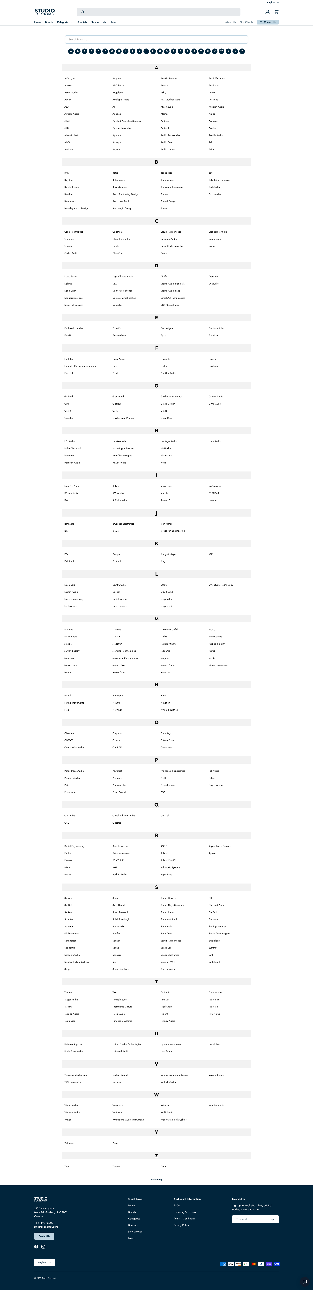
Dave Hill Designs (73, 305)
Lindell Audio (119, 599)
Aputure (116, 135)
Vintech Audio (168, 1082)
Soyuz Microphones (171, 940)
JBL (65, 531)
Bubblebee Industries (220, 180)
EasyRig (68, 335)
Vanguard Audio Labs (75, 1075)
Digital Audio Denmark (173, 283)
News (113, 22)
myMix (212, 658)
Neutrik (116, 703)
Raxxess (68, 860)
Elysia (163, 335)
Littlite (164, 585)
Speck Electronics (170, 955)
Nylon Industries (169, 710)
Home (37, 22)
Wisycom (165, 1105)
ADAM (67, 99)
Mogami (165, 658)
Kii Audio (117, 561)
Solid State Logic (121, 919)
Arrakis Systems (169, 78)
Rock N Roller (119, 874)
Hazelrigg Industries (123, 448)
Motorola (165, 672)
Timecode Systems (122, 1021)
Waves (67, 1119)
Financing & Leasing (185, 1212)
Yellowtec (69, 1143)
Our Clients (246, 22)
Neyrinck (117, 710)
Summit (212, 947)
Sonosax (116, 955)
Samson (68, 898)
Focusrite (165, 359)
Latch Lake (69, 585)
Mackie (68, 644)
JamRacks (69, 524)
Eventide (213, 335)
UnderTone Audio (73, 1051)
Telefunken (69, 1021)
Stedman (213, 919)
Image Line (166, 486)
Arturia (164, 85)
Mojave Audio (168, 665)
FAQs (177, 1205)
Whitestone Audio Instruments (128, 1119)
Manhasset (69, 658)
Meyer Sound (119, 672)
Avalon (212, 114)
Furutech (213, 366)
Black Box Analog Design (125, 194)
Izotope (212, 500)
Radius (67, 853)
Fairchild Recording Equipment (80, 366)
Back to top (157, 1179)
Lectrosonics (70, 606)
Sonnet (116, 940)
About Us (230, 22)
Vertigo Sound (120, 1075)
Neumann (117, 695)
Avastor (212, 128)
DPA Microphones (170, 305)
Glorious (116, 404)
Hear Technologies (122, 455)
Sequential (69, 947)
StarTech (213, 912)
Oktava (116, 740)
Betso (115, 173)
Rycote (212, 853)
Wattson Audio (72, 1112)
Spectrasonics (168, 969)
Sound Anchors (120, 969)
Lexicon (116, 592)
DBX (114, 283)
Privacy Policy (181, 1225)
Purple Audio (216, 785)
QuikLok (165, 815)
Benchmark (70, 201)
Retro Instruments (121, 853)
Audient (165, 128)
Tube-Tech (214, 999)
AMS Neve (118, 85)
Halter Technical (72, 448)
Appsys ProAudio (121, 128)
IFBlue (115, 486)
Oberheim (69, 733)
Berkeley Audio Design (76, 208)
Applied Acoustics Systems (126, 121)
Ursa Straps (166, 1051)
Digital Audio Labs (170, 290)
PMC (66, 785)
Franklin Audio (168, 373)
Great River (166, 418)
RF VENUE (118, 860)
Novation (165, 703)
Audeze (165, 121)
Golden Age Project (171, 396)
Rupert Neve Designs (220, 846)
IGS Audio (118, 493)
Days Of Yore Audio (122, 276)
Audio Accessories (170, 135)
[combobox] (158, 12)
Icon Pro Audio (72, 486)
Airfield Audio (71, 114)
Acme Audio (71, 92)
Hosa (163, 462)
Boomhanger (167, 180)
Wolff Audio (167, 1112)
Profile (164, 778)
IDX (66, 500)
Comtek (165, 253)
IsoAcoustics (215, 486)
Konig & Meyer (168, 554)
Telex (115, 992)
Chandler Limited (121, 239)
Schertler (69, 919)
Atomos (164, 114)
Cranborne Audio (218, 232)
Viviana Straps (216, 1075)
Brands (49, 22)
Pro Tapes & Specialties (173, 771)
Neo (66, 710)
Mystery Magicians (218, 665)
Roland (164, 853)
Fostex (164, 366)
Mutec (212, 651)
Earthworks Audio (73, 328)
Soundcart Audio (169, 919)
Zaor (66, 1166)
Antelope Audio (120, 99)
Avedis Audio (216, 135)
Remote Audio (119, 846)
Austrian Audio (216, 107)
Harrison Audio (72, 462)
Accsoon (68, 85)
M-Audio (68, 629)
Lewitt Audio (119, 585)
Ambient (68, 149)
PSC (163, 792)
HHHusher (166, 448)
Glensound (118, 396)
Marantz (68, 672)
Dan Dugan (70, 290)
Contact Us (44, 1236)
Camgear (69, 239)
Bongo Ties (166, 173)
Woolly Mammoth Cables (173, 1119)
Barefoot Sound (72, 187)
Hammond (69, 455)
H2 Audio (69, 441)
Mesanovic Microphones (125, 658)
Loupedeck (166, 606)
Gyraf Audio (215, 404)
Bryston (164, 208)
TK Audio (165, 992)
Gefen (67, 411)
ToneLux (165, 999)
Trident (164, 1014)
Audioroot (214, 85)
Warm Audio (71, 1105)
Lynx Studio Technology (221, 585)
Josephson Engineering (173, 531)
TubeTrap (213, 1006)
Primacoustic (119, 785)
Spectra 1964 (168, 962)
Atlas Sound (167, 107)
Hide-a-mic (166, 455)
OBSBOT (68, 740)
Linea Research (120, 606)
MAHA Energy (72, 651)
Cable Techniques (73, 232)
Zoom (163, 1166)
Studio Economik (49, 1278)
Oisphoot (117, 733)
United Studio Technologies (126, 1044)
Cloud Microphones (171, 232)
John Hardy (166, 524)
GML (115, 411)
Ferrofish (69, 373)
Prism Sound (119, 792)
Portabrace (69, 792)
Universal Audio (120, 1051)
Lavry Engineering (73, 599)
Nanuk (67, 695)
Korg (163, 561)
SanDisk (68, 905)
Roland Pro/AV (168, 860)
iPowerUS (165, 500)
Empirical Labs (216, 328)
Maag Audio (70, 636)
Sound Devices (168, 898)
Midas (164, 636)
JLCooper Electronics (123, 524)
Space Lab (166, 947)
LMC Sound (167, 592)
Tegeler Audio (71, 1014)
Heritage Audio (169, 441)
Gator (67, 404)
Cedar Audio (71, 253)
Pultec (212, 778)
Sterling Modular (217, 926)
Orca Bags (166, 733)
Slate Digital (118, 905)
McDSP (116, 636)
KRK (211, 554)
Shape (67, 969)
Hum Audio (215, 441)
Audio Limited (168, 149)
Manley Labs (70, 665)
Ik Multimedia (119, 500)
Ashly (163, 92)
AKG (66, 128)
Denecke (117, 305)
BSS (211, 173)
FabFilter (69, 359)
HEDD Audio (119, 462)
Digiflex (164, 276)
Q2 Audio (69, 815)
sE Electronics (71, 933)
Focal (115, 373)
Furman (212, 359)
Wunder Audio (216, 1105)
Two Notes (214, 1014)
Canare (68, 246)
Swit (211, 955)
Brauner (165, 194)
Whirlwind (117, 1112)
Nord (163, 695)
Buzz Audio (215, 194)
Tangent (68, 992)
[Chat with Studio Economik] (305, 1282)
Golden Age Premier (123, 418)
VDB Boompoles (72, 1082)
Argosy (116, 149)
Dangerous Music (73, 298)
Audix (212, 92)
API (114, 107)
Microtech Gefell (169, 629)
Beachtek (69, 194)
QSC (66, 823)
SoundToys (166, 933)
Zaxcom (116, 1166)
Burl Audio (214, 187)
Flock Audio (118, 359)
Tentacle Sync (119, 999)
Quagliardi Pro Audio (123, 815)
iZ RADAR (214, 493)
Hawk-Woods (119, 441)
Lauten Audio (71, 592)
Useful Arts (214, 1044)
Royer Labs (166, 874)
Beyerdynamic (119, 187)
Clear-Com (117, 253)
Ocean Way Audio (74, 747)
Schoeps (68, 926)
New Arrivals (98, 22)
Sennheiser (70, 940)
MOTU (212, 629)
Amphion (117, 78)
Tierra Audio (119, 1014)
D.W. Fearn (70, 276)
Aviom (212, 149)
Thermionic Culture (122, 1006)
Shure (115, 898)
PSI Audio (214, 771)
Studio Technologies (219, 933)
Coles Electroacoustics (172, 246)
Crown (212, 246)
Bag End (68, 180)
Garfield (68, 396)
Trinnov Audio (168, 1021)
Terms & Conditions (184, 1218)
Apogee (116, 114)
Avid (211, 142)
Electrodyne (167, 328)
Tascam (68, 1006)
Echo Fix (116, 328)
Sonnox (116, 947)
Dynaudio (214, 283)
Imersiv (164, 493)
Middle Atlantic (168, 644)
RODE (164, 846)
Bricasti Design (168, 201)
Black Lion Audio (121, 201)
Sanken (68, 912)
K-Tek (67, 554)
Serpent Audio (72, 955)
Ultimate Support (73, 1044)
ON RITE (117, 747)
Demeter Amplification (124, 298)
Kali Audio (69, 561)
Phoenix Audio (72, 778)
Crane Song (215, 239)
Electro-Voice (119, 335)
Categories (63, 22)
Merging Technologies (124, 651)
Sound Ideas (167, 912)
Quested (116, 823)
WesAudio (117, 1105)
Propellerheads (168, 785)
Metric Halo (118, 665)
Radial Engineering (74, 846)
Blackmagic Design (122, 208)
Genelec (68, 418)
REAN (67, 867)
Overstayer (166, 747)
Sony (115, 962)
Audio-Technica (216, 78)
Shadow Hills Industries (76, 962)
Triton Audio (215, 992)
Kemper (116, 554)
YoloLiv (116, 1143)
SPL (210, 898)
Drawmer (213, 276)
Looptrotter (166, 599)
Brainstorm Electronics (172, 187)
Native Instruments (74, 703)
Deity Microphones (122, 290)
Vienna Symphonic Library (174, 1075)
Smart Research (120, 912)
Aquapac (117, 142)
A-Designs (69, 78)
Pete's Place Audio (74, 771)
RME (114, 867)
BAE (66, 173)
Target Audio (71, 999)
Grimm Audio (216, 396)
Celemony (117, 232)
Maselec (116, 629)
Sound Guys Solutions (172, 905)
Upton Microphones (171, 1044)
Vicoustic (117, 1082)
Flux (114, 366)
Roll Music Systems (170, 867)
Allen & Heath (71, 135)
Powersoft (117, 771)
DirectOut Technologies (173, 298)
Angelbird (117, 92)
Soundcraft (166, 926)
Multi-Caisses (215, 636)
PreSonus (117, 778)
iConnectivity (71, 493)
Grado (164, 411)
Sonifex (116, 933)
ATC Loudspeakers (170, 99)
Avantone (213, 121)
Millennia (165, 651)
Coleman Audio (169, 239)
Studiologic (214, 940)
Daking (68, 283)
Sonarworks (118, 926)
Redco (67, 874)
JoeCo (115, 531)
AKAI (67, 121)
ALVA (67, 142)
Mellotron (117, 644)
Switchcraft (214, 962)
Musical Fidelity (217, 644)
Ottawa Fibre (167, 740)
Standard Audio (217, 905)
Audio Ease (166, 142)
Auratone (213, 99)
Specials (82, 22)
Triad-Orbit (166, 1006)
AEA (66, 107)
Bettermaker (118, 180)
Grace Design (168, 404)
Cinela (115, 246)
